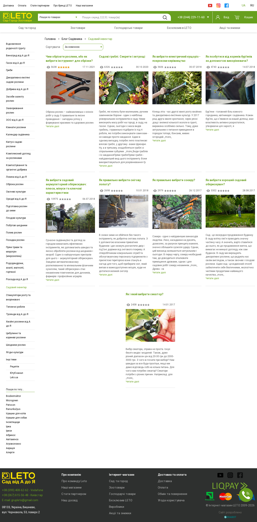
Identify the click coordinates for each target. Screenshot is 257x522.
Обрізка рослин (14, 184)
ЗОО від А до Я (14, 120)
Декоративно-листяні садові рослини (18, 79)
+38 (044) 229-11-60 (191, 17)
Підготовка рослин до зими (16, 208)
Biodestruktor (13, 396)
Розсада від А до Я (17, 279)
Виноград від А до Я (17, 55)
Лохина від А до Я (16, 176)
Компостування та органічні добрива (16, 167)
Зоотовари (116, 487)
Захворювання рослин (14, 110)
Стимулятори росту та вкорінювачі (18, 297)
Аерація (10, 448)
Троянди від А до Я (17, 314)
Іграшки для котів (16, 413)
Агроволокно (13, 443)
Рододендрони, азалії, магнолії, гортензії (15, 267)
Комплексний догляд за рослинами (18, 155)
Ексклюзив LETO (120, 500)
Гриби (9, 70)
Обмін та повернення (172, 494)
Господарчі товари (122, 494)
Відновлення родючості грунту (15, 46)
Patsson (10, 404)
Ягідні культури (14, 352)
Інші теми (11, 359)
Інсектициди (13, 422)
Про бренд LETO (62, 5)
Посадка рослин (15, 240)
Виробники (116, 507)
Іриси (9, 430)
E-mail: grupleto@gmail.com (20, 500)
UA (243, 5)
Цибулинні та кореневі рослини (16, 335)
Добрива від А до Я (17, 89)
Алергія (10, 452)
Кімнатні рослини (16, 127)
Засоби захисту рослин (15, 98)
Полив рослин (14, 232)
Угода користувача (171, 500)
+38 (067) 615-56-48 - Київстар (22, 495)
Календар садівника (18, 134)
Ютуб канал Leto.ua (16, 375)
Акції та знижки (120, 513)
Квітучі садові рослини (14, 144)
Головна (50, 39)
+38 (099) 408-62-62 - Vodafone (22, 490)
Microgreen (12, 400)
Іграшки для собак (16, 417)
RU (252, 5)
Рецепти (14, 366)
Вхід (226, 17)
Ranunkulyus (13, 409)
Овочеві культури (16, 191)
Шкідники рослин (16, 345)
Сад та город (118, 481)
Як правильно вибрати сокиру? (173, 180)
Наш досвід (69, 500)
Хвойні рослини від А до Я (18, 323)
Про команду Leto (74, 481)
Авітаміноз (12, 439)
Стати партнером (39, 5)
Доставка (8, 5)
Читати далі (52, 126)
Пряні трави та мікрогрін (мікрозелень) (14, 251)
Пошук (165, 17)
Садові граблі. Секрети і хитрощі (122, 56)
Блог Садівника (72, 39)
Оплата (22, 5)
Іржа (8, 426)
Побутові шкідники (16, 225)
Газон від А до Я (15, 63)
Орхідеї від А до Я (16, 199)
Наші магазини (84, 5)
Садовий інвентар (16, 287)
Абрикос (10, 435)
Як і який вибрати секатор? (144, 294)
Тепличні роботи (15, 306)
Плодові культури (16, 218)
